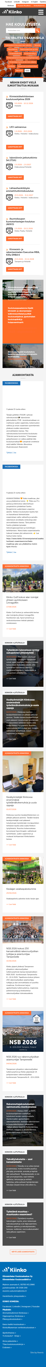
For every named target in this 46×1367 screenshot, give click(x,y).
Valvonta (37, 45)
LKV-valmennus (17, 127)
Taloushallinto (12, 49)
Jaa (14, 453)
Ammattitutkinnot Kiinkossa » (15, 1313)
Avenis (40, 1353)
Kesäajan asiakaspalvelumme (21, 889)
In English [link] (34, 2)
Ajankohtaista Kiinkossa (17, 566)
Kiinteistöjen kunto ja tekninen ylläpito (22, 62)
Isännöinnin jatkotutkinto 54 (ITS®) (21, 159)
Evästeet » (7, 1348)
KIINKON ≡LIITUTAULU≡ (15, 643)
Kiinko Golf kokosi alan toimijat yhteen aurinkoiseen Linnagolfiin (22, 600)
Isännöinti (19, 70)
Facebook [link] (8, 2)
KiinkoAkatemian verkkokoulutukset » (19, 1328)
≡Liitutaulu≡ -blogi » (12, 1336)
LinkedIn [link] (17, 2)
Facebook (7, 1307)
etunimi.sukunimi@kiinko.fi (15, 1291)
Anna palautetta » (10, 1341)
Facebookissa (11, 383)
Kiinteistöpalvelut (15, 53)
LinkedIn (16, 1307)
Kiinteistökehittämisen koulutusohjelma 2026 (20, 98)
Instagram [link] (25, 2)
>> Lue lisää (11, 629)
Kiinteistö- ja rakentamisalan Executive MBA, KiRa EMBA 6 (23, 252)
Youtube (35, 1307)
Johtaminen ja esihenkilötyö (27, 66)
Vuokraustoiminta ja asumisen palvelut (18, 45)
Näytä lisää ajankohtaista (23, 1252)
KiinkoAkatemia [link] (39, 6)
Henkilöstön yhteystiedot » (14, 1296)
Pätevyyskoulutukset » (12, 1319)
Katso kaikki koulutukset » (14, 1325)
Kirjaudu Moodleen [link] (24, 6)
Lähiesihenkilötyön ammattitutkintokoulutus (19, 189)
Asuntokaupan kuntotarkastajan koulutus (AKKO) (20, 222)
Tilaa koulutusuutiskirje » (14, 1344)
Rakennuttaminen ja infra (29, 49)
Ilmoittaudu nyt (15, 116)
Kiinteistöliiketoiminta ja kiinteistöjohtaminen (22, 58)
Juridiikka (11, 66)
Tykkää (9, 453)
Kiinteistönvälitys (30, 53)
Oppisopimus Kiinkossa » (14, 1316)
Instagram (26, 1307)
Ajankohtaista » (9, 1333)
